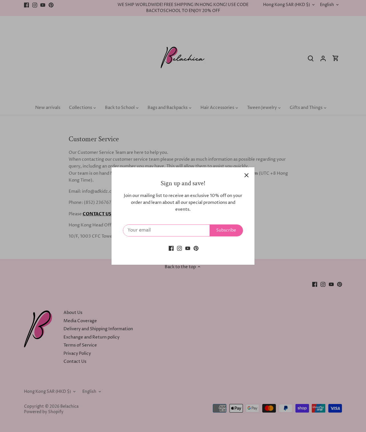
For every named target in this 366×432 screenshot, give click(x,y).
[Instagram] (179, 248)
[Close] (246, 175)
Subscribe (226, 230)
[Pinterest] (196, 248)
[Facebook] (171, 248)
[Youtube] (187, 248)
